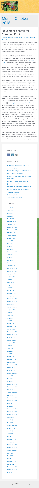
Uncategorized (18, 37)
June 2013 (10, 453)
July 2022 (10, 312)
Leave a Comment (7, 37)
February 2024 (11, 263)
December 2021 (12, 332)
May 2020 (10, 378)
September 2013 (12, 450)
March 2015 (10, 436)
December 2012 (12, 467)
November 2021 (12, 334)
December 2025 (12, 227)
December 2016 (12, 411)
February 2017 (11, 409)
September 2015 (12, 425)
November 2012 (12, 469)
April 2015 (10, 433)
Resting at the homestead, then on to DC (19, 186)
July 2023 (10, 279)
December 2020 (12, 365)
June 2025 (10, 241)
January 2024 (11, 265)
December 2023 (12, 268)
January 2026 (11, 224)
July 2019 (10, 395)
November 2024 (12, 252)
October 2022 (11, 304)
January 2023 (11, 296)
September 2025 (12, 235)
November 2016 (12, 414)
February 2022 (11, 326)
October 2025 (11, 232)
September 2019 (12, 392)
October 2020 (11, 370)
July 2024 (10, 254)
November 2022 (12, 301)
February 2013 (11, 461)
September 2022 (12, 307)
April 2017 (10, 406)
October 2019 (11, 389)
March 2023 (11, 290)
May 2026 (10, 213)
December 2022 (12, 298)
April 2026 (10, 216)
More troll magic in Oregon (15, 173)
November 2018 (12, 400)
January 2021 (11, 362)
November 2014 (12, 444)
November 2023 (12, 271)
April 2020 (10, 381)
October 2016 (11, 417)
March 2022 (10, 323)
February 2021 (11, 359)
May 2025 (10, 243)
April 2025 (10, 246)
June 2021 (10, 348)
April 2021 (10, 354)
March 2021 (10, 356)
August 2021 (11, 343)
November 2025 (12, 230)
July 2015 (10, 431)
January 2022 (11, 329)
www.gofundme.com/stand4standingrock (22, 103)
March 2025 (10, 249)
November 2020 (12, 367)
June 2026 (10, 210)
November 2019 (12, 387)
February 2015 (11, 439)
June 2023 (10, 282)
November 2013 (12, 447)
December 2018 (12, 398)
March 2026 (11, 219)
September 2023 (12, 274)
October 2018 (11, 403)
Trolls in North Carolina (14, 195)
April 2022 (10, 321)
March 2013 (10, 458)
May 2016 (10, 422)
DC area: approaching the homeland (17, 189)
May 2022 (10, 318)
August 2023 (11, 276)
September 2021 (12, 340)
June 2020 (10, 376)
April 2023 (10, 287)
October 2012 (11, 472)
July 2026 (10, 208)
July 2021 (10, 345)
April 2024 (10, 257)
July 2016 (10, 420)
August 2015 (11, 428)
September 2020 (12, 373)
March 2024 (11, 260)
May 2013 (10, 455)
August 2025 (11, 238)
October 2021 (11, 337)
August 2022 (11, 310)
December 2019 (12, 384)
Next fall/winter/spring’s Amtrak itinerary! (19, 170)
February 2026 (11, 221)
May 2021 (10, 351)
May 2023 (10, 285)
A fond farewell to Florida (14, 197)
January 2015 (11, 442)
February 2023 (11, 293)
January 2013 (11, 464)
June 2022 (10, 315)
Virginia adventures (13, 192)
